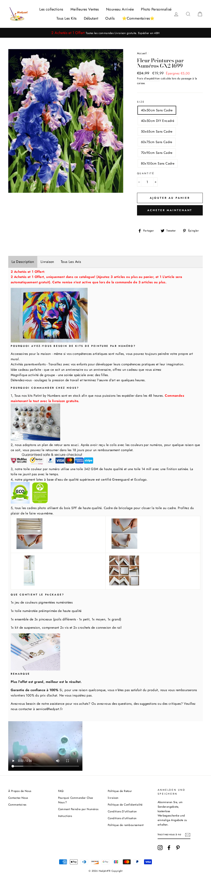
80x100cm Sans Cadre (158, 163)
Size (141, 102)
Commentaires (17, 804)
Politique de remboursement (125, 825)
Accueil (142, 53)
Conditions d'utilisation (122, 818)
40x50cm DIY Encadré (157, 120)
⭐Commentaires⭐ (138, 18)
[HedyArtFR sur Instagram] (160, 847)
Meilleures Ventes (84, 9)
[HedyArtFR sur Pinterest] (177, 847)
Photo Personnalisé (156, 9)
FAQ (61, 791)
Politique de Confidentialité (125, 804)
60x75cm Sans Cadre (156, 142)
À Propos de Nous (19, 791)
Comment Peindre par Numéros (78, 809)
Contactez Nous (18, 798)
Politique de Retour (120, 791)
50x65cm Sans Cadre (156, 131)
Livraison (47, 261)
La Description (23, 261)
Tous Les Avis (71, 261)
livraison (113, 798)
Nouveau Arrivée (120, 9)
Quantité (146, 173)
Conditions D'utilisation (122, 811)
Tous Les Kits (66, 18)
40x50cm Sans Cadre (157, 110)
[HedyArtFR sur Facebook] (168, 847)
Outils (110, 18)
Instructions (65, 816)
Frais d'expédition (148, 78)
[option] (105, 33)
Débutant (91, 18)
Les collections (51, 9)
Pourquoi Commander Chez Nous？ (75, 800)
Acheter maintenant (169, 210)
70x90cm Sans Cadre (156, 152)
